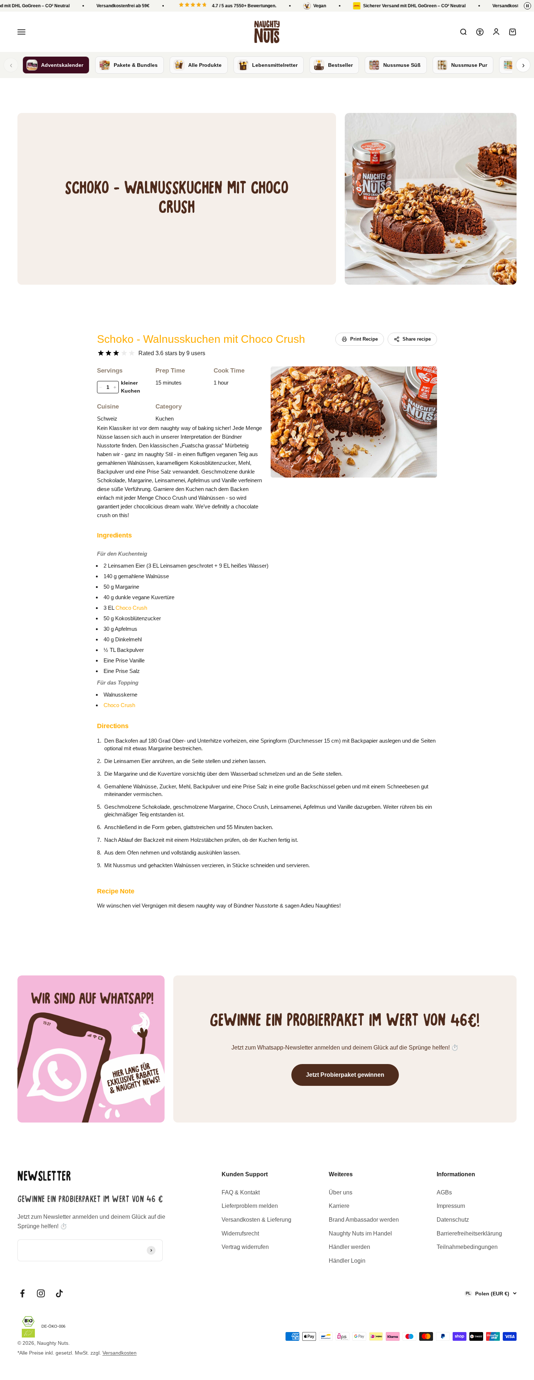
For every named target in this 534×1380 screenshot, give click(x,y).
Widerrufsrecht (240, 1233)
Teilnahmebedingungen (467, 1247)
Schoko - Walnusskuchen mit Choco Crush (201, 339)
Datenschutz (453, 1220)
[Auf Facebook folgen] (22, 1293)
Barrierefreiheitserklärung (469, 1233)
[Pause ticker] (527, 5)
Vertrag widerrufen (245, 1247)
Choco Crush (131, 608)
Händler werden (349, 1247)
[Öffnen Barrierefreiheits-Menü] (480, 32)
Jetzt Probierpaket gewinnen (345, 1075)
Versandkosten (119, 1353)
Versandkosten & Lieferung (256, 1220)
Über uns (340, 1192)
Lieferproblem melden (250, 1206)
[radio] (101, 353)
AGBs (444, 1192)
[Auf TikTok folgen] (59, 1293)
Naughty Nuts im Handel (360, 1233)
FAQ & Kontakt (241, 1192)
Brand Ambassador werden (364, 1220)
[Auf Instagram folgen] (41, 1293)
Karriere (339, 1206)
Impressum (451, 1206)
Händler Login (347, 1261)
